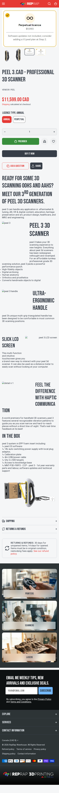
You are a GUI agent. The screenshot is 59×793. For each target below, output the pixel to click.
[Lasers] (29, 647)
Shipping (6, 104)
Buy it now (29, 153)
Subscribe (45, 691)
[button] (43, 166)
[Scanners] (29, 615)
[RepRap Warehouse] (29, 4)
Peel (13, 90)
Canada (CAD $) (9, 740)
